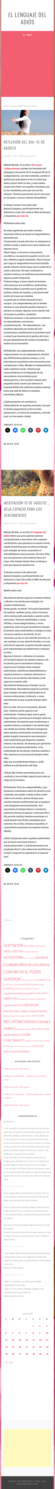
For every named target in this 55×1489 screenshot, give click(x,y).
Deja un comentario (27, 156)
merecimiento (38, 1011)
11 (6, 1340)
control (41, 979)
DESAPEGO (9, 988)
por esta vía (22, 215)
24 (47, 1347)
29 (34, 1353)
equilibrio (29, 993)
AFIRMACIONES (39, 946)
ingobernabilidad (13, 1005)
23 (40, 1347)
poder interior (26, 1015)
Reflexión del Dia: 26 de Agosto (16, 1068)
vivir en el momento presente (22, 1046)
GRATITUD (10, 999)
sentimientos (12, 1035)
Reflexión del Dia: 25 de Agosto (16, 1087)
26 (13, 1353)
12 (13, 1340)
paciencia (16, 1016)
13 (20, 1340)
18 (6, 1347)
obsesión (7, 1015)
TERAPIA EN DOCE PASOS (34, 1041)
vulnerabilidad (20, 1051)
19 (13, 1347)
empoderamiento (14, 993)
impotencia (40, 999)
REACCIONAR (38, 1015)
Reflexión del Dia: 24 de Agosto (16, 1105)
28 (27, 1353)
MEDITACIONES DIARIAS (16, 1011)
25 (6, 1353)
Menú (29, 35)
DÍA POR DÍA (34, 988)
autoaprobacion (31, 951)
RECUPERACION (17, 1021)
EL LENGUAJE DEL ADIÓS (27, 18)
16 (40, 1340)
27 (20, 1353)
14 (27, 1340)
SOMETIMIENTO (14, 1040)
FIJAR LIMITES (41, 993)
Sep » (11, 1362)
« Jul (5, 1362)
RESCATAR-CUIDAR (40, 1028)
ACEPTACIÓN (13, 945)
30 (40, 1353)
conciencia (41, 964)
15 (34, 1340)
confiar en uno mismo (29, 980)
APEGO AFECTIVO (13, 951)
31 (47, 1353)
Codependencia (17, 964)
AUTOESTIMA (13, 957)
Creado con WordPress (21, 1481)
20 (20, 1347)
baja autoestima (28, 958)
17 (47, 1340)
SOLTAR (25, 1035)
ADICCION (28, 945)
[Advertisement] (27, 67)
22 (34, 1347)
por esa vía (22, 583)
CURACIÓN (17, 985)
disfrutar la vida (22, 988)
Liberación (30, 1004)
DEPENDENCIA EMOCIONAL (32, 984)
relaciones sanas (23, 1029)
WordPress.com (29, 1484)
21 (27, 1347)
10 (47, 1333)
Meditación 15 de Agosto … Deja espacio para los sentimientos (27, 509)
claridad (41, 957)
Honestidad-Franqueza (26, 999)
